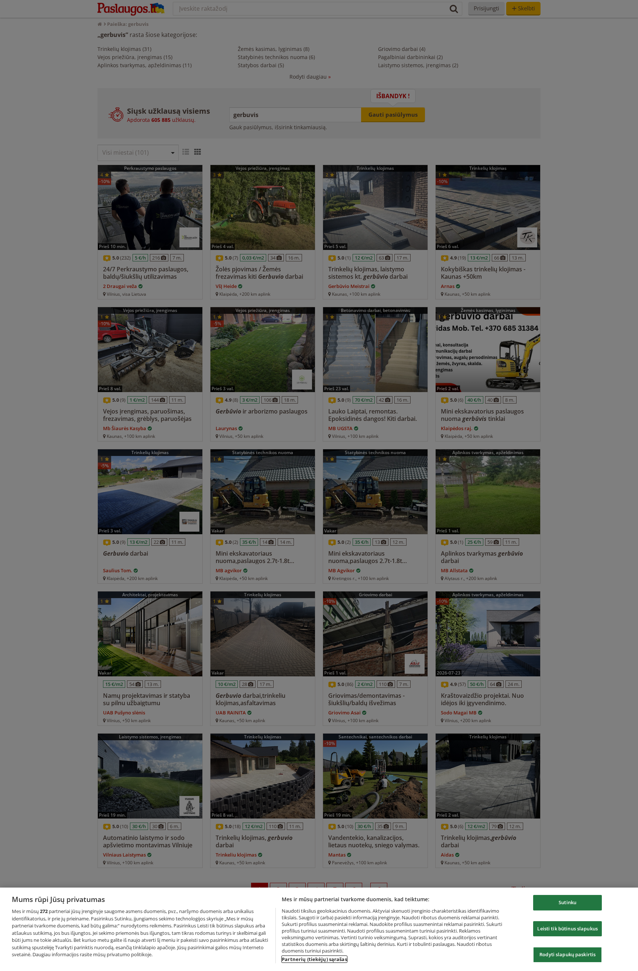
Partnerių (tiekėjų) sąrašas (314, 959)
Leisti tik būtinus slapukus (567, 928)
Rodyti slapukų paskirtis (567, 954)
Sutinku (567, 902)
